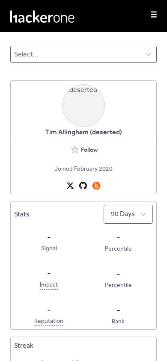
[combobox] (14, 54)
